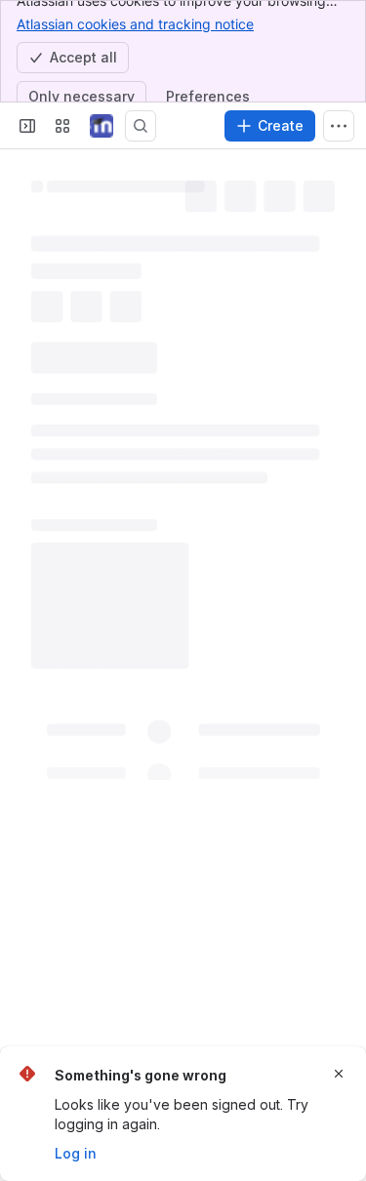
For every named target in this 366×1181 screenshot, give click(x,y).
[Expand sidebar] (27, 126)
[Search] (140, 126)
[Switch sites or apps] (62, 126)
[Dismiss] (338, 1073)
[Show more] (338, 126)
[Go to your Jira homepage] (101, 126)
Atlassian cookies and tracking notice (135, 24)
